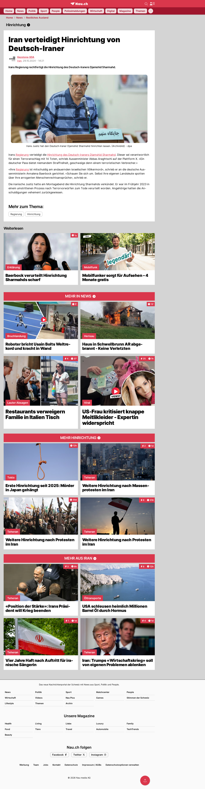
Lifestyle (9, 703)
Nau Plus (70, 697)
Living (38, 723)
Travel (69, 729)
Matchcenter (102, 692)
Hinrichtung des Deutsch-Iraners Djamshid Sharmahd (81, 154)
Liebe (68, 723)
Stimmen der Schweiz (138, 697)
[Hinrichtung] (79, 25)
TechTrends (133, 729)
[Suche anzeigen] (146, 3)
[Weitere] (150, 10)
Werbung (24, 765)
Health (8, 723)
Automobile (102, 729)
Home (9, 17)
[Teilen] (145, 780)
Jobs (45, 765)
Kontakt (56, 765)
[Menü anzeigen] (152, 3)
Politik (38, 692)
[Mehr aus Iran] (79, 558)
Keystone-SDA (25, 57)
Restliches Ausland (37, 17)
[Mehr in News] (79, 296)
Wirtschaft (10, 697)
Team (36, 765)
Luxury (99, 723)
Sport (68, 692)
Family (130, 723)
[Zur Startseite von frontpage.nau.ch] (79, 3)
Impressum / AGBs (91, 765)
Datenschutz (71, 765)
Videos (38, 697)
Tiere (38, 729)
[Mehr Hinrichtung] (79, 438)
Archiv (69, 703)
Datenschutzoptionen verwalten (122, 765)
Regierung (22, 154)
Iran (19, 60)
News (19, 17)
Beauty (8, 734)
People (130, 692)
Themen (39, 703)
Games (99, 697)
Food (7, 729)
